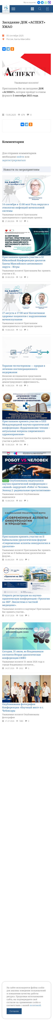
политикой (35, 1005)
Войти (47, 9)
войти (20, 156)
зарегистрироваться (14, 160)
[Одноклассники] (12, 49)
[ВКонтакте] (4, 49)
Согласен (14, 1011)
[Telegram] (8, 49)
